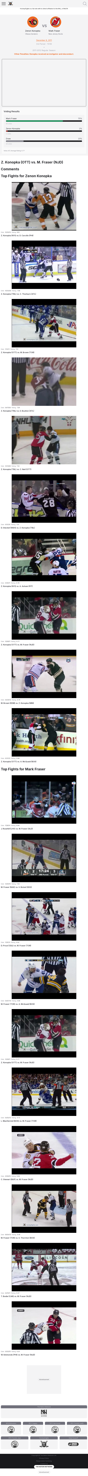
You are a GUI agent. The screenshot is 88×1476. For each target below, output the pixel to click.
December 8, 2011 (44, 40)
